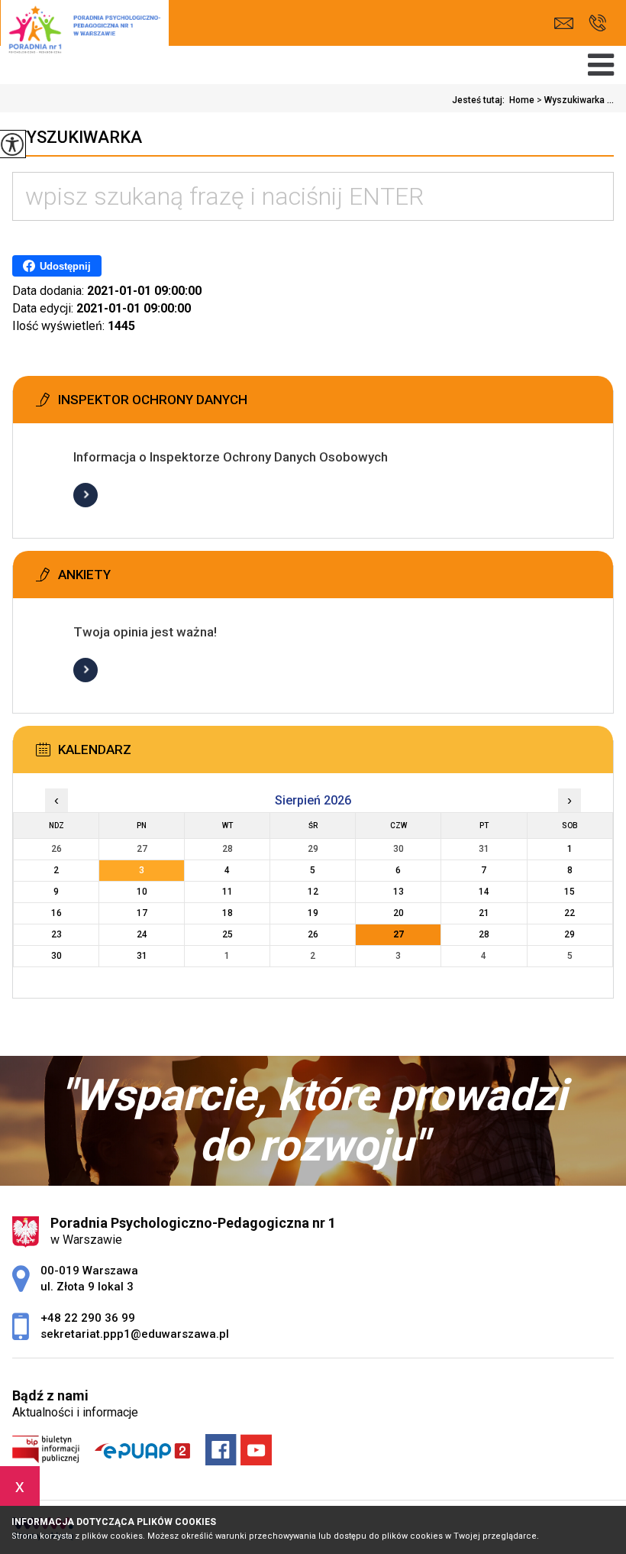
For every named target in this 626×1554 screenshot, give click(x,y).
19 (313, 913)
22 (569, 913)
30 (56, 955)
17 (142, 913)
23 (56, 934)
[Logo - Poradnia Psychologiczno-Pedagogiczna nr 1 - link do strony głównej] (85, 36)
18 (227, 913)
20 (398, 913)
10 (142, 891)
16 (56, 913)
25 (227, 934)
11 (227, 891)
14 (484, 891)
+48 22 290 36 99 (597, 23)
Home (521, 100)
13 (398, 891)
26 (313, 934)
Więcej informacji (85, 495)
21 (484, 913)
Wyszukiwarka (77, 137)
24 (142, 934)
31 (142, 955)
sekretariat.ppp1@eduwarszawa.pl (567, 23)
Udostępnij (65, 266)
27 (398, 934)
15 (569, 891)
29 (569, 934)
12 (313, 891)
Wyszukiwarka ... (575, 100)
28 (484, 934)
